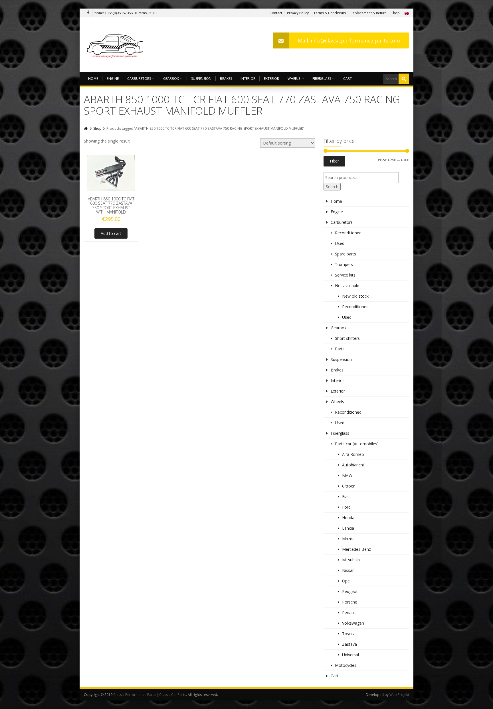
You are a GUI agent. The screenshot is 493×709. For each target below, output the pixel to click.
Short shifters (347, 338)
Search (332, 186)
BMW (347, 475)
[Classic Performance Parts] (116, 45)
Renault (349, 612)
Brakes (226, 78)
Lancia (348, 528)
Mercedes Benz (356, 549)
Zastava (349, 644)
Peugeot (350, 591)
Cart (347, 78)
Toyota (348, 633)
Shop (395, 13)
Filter (334, 161)
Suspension (201, 78)
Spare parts (345, 254)
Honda (348, 517)
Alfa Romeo (353, 454)
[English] (407, 13)
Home (93, 78)
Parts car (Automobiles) (357, 443)
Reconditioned (348, 232)
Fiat (345, 496)
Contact (276, 13)
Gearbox (171, 78)
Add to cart (111, 233)
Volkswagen (353, 623)
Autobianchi (353, 465)
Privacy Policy (298, 13)
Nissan (348, 570)
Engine (113, 78)
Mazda (348, 538)
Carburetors (139, 78)
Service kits (345, 275)
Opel (346, 581)
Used (339, 243)
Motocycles (345, 665)
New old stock (355, 296)
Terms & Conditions (330, 13)
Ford (346, 507)
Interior (248, 78)
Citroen (348, 486)
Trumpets (344, 264)
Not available (347, 285)
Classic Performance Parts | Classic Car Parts (149, 694)
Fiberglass (321, 78)
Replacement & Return (369, 13)
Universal (350, 654)
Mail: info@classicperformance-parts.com (349, 40)
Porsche (349, 602)
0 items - (146, 13)
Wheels (294, 78)
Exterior (271, 78)
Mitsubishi (351, 559)
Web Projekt (399, 694)
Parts (340, 349)
